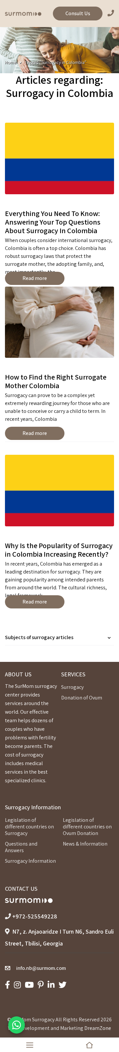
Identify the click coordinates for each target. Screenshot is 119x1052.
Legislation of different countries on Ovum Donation (87, 827)
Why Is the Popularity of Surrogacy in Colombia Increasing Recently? (59, 550)
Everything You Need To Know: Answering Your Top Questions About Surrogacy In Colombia (52, 222)
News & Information (85, 843)
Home (10, 62)
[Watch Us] (29, 985)
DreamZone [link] (97, 1028)
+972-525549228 (34, 916)
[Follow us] (62, 985)
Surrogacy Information (30, 860)
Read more (34, 278)
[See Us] (17, 985)
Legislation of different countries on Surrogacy (29, 827)
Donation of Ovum (81, 697)
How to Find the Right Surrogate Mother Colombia (55, 381)
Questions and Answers (21, 847)
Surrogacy (72, 687)
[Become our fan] (7, 985)
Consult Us (77, 13)
